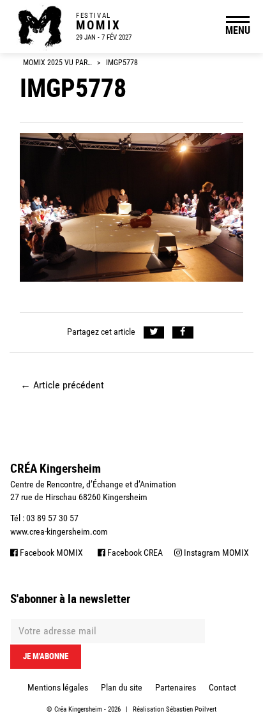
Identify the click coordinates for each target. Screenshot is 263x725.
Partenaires (175, 687)
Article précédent (62, 385)
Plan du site (121, 687)
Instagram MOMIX (215, 552)
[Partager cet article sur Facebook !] (182, 332)
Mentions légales (57, 687)
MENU (237, 30)
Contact (222, 687)
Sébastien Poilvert (191, 709)
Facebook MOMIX (50, 552)
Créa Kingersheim (78, 709)
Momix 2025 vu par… (57, 62)
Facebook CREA (134, 552)
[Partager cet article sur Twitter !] (154, 332)
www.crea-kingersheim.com (59, 531)
